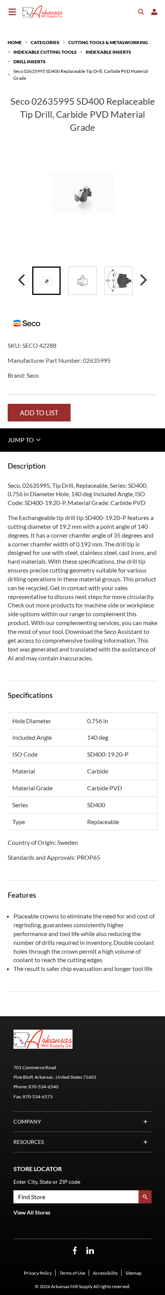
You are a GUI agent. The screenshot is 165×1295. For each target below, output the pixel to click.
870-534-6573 (38, 1096)
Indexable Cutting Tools (45, 52)
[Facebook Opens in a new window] (75, 1250)
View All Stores (31, 1212)
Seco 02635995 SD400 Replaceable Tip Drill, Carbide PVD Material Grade (80, 74)
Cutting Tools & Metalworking (108, 42)
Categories (45, 42)
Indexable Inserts (108, 52)
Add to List (39, 413)
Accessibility (105, 1273)
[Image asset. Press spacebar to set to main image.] (46, 281)
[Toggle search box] (141, 12)
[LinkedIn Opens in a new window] (90, 1250)
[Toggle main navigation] (12, 11)
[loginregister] (154, 12)
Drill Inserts (29, 61)
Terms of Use (72, 1273)
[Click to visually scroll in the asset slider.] (21, 280)
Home (15, 42)
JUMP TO (21, 439)
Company (27, 1121)
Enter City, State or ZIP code (46, 1181)
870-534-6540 (43, 1086)
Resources (28, 1142)
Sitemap (133, 1273)
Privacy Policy (38, 1273)
